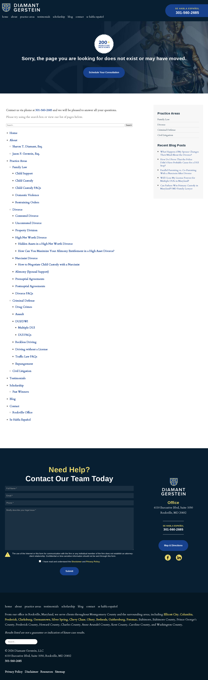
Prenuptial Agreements (29, 279)
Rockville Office (22, 412)
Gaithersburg (117, 619)
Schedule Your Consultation (104, 72)
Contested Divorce (26, 216)
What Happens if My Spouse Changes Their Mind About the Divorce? (179, 153)
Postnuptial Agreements (30, 286)
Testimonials (43, 17)
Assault (19, 314)
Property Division (26, 230)
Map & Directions (173, 545)
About (14, 17)
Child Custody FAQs (28, 188)
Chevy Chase (77, 619)
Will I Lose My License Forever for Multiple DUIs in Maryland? (177, 179)
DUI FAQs (24, 335)
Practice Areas (27, 17)
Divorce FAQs (24, 293)
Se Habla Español (95, 17)
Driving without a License (31, 349)
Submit (69, 571)
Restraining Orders (27, 202)
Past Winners (20, 392)
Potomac (131, 619)
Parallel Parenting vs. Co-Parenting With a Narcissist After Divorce (178, 172)
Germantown (42, 619)
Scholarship (59, 17)
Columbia (186, 614)
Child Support (24, 173)
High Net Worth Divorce (31, 237)
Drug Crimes (23, 307)
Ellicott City (171, 614)
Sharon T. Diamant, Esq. (27, 146)
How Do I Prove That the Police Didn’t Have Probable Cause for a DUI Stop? (179, 162)
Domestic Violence (27, 195)
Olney (91, 619)
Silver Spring (60, 619)
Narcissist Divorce (26, 258)
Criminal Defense (23, 301)
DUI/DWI (21, 321)
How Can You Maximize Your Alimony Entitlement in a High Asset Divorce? (66, 251)
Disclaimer (77, 561)
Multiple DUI (26, 328)
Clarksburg (25, 619)
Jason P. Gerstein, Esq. (26, 154)
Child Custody (24, 181)
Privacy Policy (93, 561)
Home (5, 17)
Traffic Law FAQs (26, 356)
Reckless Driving (26, 342)
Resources (46, 672)
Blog (70, 17)
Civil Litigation (21, 371)
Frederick (11, 619)
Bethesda (101, 619)
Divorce (17, 209)
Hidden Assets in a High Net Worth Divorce (45, 244)
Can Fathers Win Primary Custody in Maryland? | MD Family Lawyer (179, 187)
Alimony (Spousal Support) (32, 272)
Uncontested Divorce (28, 223)
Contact (80, 17)
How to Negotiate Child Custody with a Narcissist (49, 264)
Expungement (24, 364)
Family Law (19, 167)
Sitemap (60, 672)
